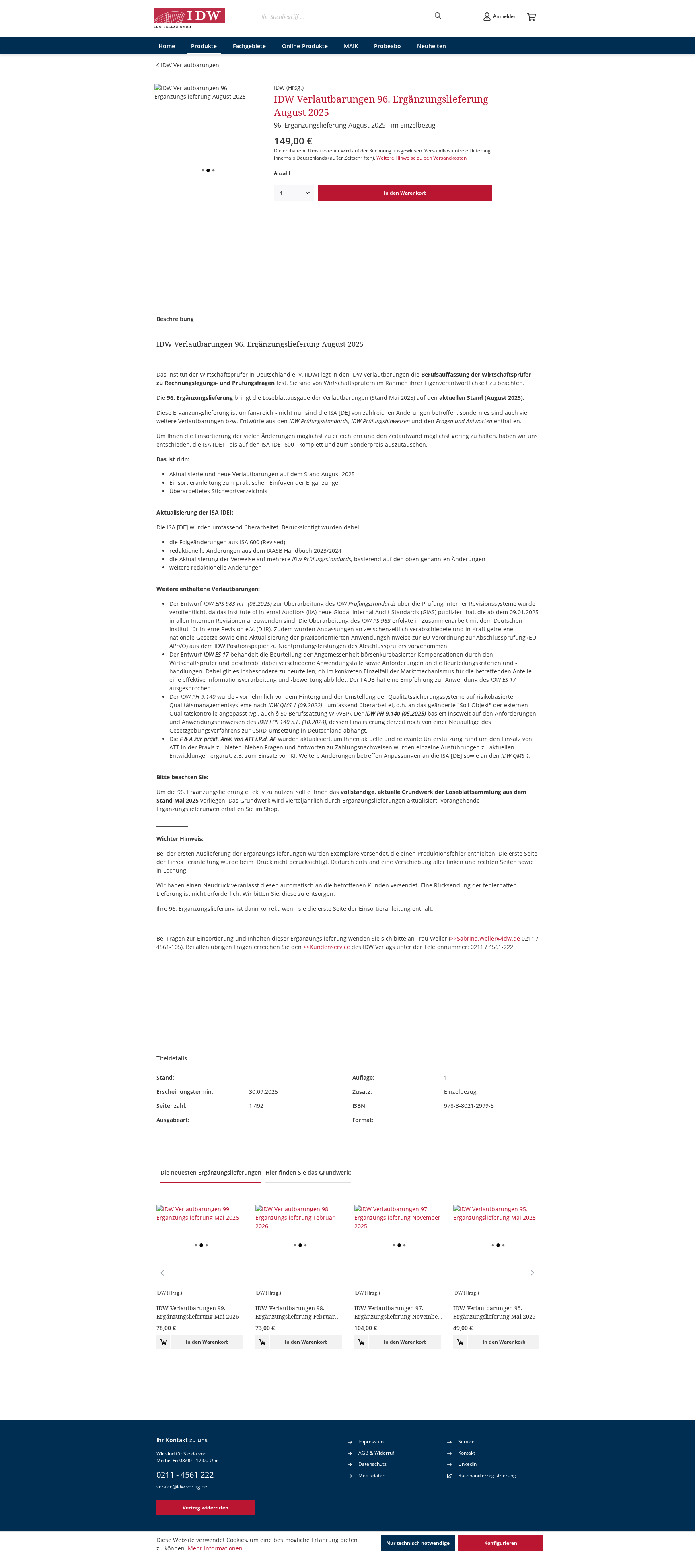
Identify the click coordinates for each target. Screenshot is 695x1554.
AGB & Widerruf (376, 1452)
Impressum (371, 1441)
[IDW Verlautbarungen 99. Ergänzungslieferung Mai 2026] (201, 1245)
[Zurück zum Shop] (190, 18)
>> (453, 938)
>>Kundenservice (326, 947)
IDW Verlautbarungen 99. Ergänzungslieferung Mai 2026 (197, 1312)
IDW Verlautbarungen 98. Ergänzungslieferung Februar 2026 (295, 1312)
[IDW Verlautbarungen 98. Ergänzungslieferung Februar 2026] (300, 1245)
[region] (208, 170)
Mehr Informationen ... (218, 1548)
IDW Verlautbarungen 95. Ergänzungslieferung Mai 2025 (494, 1312)
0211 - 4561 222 (185, 1474)
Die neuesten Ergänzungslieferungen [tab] (210, 1172)
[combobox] (344, 16)
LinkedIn (467, 1464)
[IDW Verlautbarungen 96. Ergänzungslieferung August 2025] (208, 170)
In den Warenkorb (405, 192)
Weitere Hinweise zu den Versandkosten (421, 157)
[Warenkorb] (531, 17)
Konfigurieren (500, 1543)
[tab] (175, 319)
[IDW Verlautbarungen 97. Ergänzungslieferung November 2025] (399, 1245)
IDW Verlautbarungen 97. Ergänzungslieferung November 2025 (397, 1312)
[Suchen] (438, 16)
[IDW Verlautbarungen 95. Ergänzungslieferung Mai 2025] (498, 1245)
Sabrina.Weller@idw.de (488, 938)
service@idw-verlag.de (181, 1486)
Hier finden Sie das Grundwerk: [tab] (308, 1172)
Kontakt (466, 1452)
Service (466, 1441)
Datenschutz (372, 1464)
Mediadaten (371, 1475)
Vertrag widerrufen (205, 1507)
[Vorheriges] (162, 1272)
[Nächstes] (532, 1272)
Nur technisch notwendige (418, 1543)
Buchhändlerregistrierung (487, 1475)
